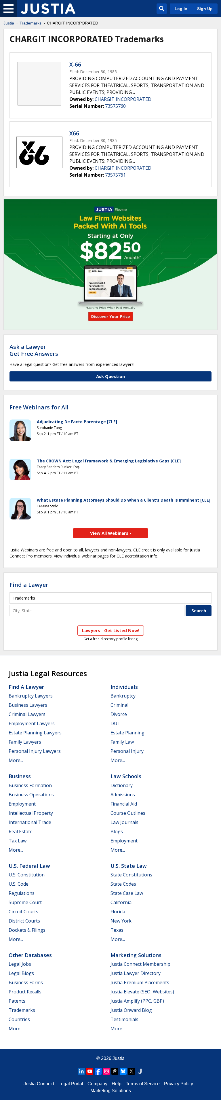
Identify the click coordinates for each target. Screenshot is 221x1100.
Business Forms (26, 982)
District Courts (24, 921)
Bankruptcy (123, 696)
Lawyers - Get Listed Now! (110, 630)
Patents (17, 1001)
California (121, 902)
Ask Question (110, 376)
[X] (131, 1071)
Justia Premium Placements (139, 982)
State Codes (123, 884)
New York (121, 921)
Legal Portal (70, 1083)
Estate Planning (127, 732)
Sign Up (205, 8)
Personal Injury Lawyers (35, 751)
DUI (114, 723)
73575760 (115, 106)
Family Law (122, 742)
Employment (22, 804)
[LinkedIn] (81, 1071)
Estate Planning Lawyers (35, 732)
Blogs (116, 831)
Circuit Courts (23, 911)
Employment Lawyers (32, 723)
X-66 (75, 64)
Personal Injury (127, 751)
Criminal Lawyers (27, 714)
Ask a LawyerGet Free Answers (33, 350)
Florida (117, 911)
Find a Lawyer (28, 585)
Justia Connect (39, 1083)
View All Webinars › (110, 533)
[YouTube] (89, 1071)
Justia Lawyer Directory (135, 973)
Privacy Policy (178, 1083)
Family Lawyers (25, 742)
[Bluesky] (123, 1071)
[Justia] (48, 8)
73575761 (115, 175)
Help (116, 1083)
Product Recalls (25, 992)
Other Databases (30, 955)
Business (20, 776)
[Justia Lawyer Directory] (139, 1071)
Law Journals (124, 822)
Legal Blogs (21, 973)
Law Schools (125, 776)
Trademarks (30, 23)
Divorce (118, 714)
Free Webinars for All (38, 407)
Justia (8, 23)
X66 (74, 133)
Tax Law (17, 841)
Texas (116, 930)
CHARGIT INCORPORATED (123, 99)
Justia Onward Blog (131, 1010)
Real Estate (21, 831)
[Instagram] (106, 1071)
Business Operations (31, 794)
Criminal (119, 705)
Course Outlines (127, 813)
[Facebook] (98, 1071)
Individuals (124, 686)
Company (97, 1083)
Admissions (122, 794)
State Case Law (126, 893)
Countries (19, 1019)
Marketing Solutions (135, 955)
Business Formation (30, 785)
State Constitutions (131, 875)
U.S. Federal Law (29, 865)
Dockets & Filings (27, 930)
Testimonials (124, 1019)
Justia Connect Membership (140, 964)
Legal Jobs (20, 964)
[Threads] (114, 1071)
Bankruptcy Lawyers (31, 696)
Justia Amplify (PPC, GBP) (137, 1001)
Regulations (22, 893)
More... (16, 760)
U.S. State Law (128, 865)
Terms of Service (143, 1083)
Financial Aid (123, 804)
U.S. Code (18, 884)
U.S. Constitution (27, 875)
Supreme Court (25, 902)
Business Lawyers (28, 705)
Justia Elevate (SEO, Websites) (142, 992)
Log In (181, 8)
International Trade (30, 822)
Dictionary (121, 785)
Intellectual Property (31, 813)
